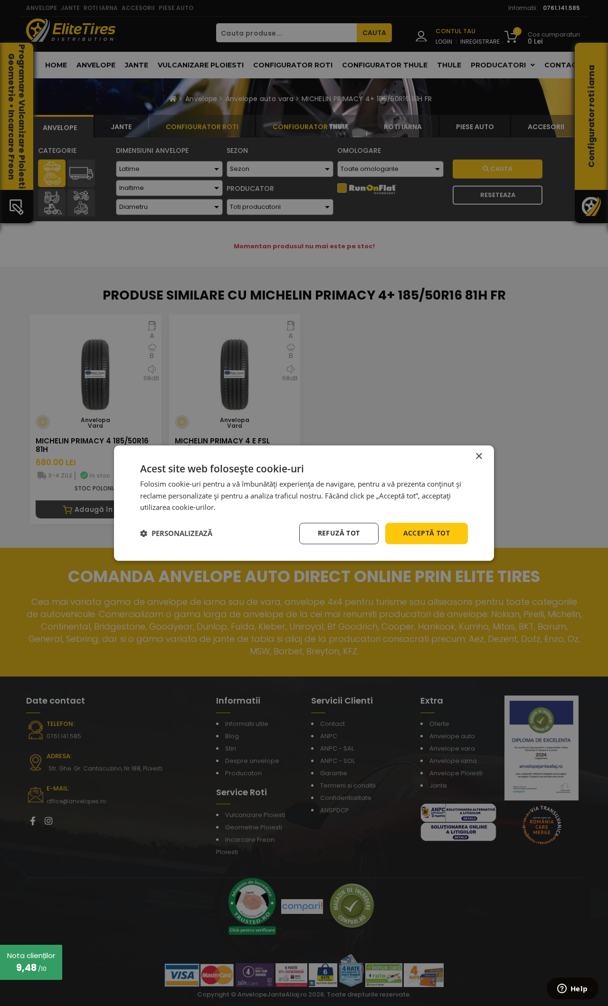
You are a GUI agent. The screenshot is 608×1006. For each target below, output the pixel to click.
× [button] (478, 456)
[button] (176, 533)
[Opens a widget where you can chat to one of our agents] (572, 989)
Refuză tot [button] (339, 532)
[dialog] (304, 503)
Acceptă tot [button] (426, 532)
